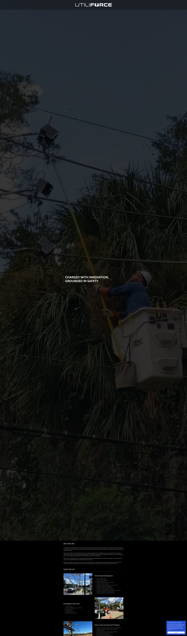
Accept (176, 632)
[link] (93, 4)
